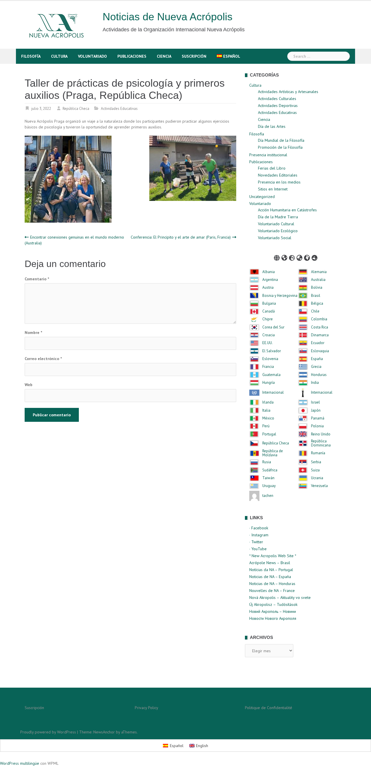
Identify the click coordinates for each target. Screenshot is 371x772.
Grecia (316, 367)
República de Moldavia (272, 453)
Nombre (33, 332)
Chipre (267, 319)
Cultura (59, 56)
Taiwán (268, 478)
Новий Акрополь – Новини (272, 611)
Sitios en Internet (273, 189)
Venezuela (319, 486)
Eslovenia (270, 359)
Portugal (269, 434)
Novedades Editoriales (277, 175)
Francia (268, 367)
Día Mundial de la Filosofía (281, 140)
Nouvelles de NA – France (272, 590)
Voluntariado (92, 56)
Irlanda (268, 402)
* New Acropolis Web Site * (272, 555)
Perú (266, 426)
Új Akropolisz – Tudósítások (273, 604)
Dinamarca (320, 335)
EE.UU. (267, 343)
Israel (315, 402)
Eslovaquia (320, 351)
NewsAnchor (104, 732)
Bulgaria (269, 303)
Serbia (316, 462)
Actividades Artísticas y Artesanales (288, 91)
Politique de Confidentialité (268, 707)
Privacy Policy (146, 707)
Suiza (315, 470)
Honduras (319, 375)
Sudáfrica (269, 470)
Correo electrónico (43, 358)
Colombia (319, 319)
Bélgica (317, 303)
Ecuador (317, 343)
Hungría (268, 383)
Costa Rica (319, 327)
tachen (267, 496)
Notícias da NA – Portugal (271, 569)
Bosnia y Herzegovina (279, 296)
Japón (316, 410)
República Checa (76, 108)
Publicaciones (131, 56)
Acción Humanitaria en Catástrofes (287, 209)
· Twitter (256, 541)
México (268, 418)
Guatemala (271, 375)
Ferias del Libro (271, 168)
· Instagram (258, 534)
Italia (266, 410)
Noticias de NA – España (270, 576)
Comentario (37, 278)
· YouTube (258, 548)
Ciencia (164, 56)
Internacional (273, 392)
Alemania (319, 272)
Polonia (317, 426)
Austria (268, 288)
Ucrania (317, 478)
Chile (315, 311)
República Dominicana (321, 443)
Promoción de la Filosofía (280, 147)
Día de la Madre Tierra (278, 216)
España (317, 359)
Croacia (268, 335)
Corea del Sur (273, 327)
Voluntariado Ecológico (278, 230)
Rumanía (318, 453)
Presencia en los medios (279, 182)
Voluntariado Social (274, 237)
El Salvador (271, 351)
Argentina (270, 280)
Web (28, 384)
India (315, 383)
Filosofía (31, 56)
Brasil (315, 296)
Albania (268, 272)
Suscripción (194, 56)
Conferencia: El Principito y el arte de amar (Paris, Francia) (181, 237)
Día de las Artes (271, 126)
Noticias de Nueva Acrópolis (167, 17)
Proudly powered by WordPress (48, 732)
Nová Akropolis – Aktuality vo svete (280, 597)
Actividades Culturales (277, 98)
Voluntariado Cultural (276, 223)
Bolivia (316, 288)
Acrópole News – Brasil (269, 562)
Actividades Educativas (119, 108)
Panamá (317, 418)
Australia (318, 280)
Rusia (266, 462)
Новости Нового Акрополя (272, 618)
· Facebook (258, 528)
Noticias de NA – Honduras (272, 583)
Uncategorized (262, 196)
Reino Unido (320, 434)
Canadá (268, 311)
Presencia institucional (268, 154)
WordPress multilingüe (19, 763)
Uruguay (269, 486)
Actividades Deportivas (278, 105)
